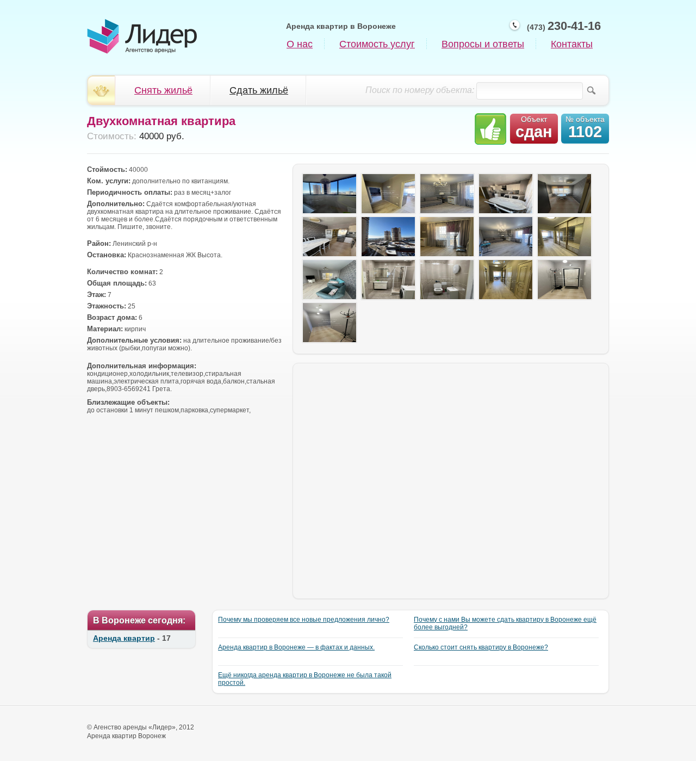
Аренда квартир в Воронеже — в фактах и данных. (296, 647)
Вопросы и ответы (483, 44)
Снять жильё (163, 90)
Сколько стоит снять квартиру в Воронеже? (481, 647)
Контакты (572, 44)
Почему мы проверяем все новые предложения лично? (303, 619)
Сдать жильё (258, 90)
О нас (300, 44)
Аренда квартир (124, 638)
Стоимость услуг (377, 44)
